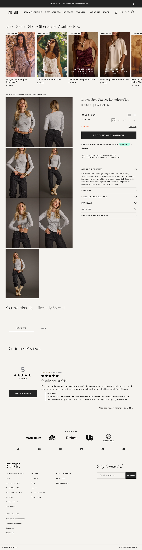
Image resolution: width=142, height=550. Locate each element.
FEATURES (86, 190)
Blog (33, 483)
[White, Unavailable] (134, 115)
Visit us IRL (10, 533)
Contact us (10, 528)
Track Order (10, 497)
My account (60, 479)
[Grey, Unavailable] (129, 115)
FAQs (8, 479)
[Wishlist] (127, 12)
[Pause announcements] (133, 3)
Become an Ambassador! (15, 519)
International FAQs (13, 483)
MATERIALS (86, 203)
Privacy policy (36, 497)
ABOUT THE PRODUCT (91, 169)
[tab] (43, 26)
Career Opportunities (14, 523)
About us (34, 479)
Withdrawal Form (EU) (13, 493)
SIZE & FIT (86, 209)
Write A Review (23, 393)
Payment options (62, 483)
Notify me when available (109, 135)
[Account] (116, 12)
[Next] (134, 59)
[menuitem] (106, 12)
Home (8, 95)
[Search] (121, 12)
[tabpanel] (71, 59)
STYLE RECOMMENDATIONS (94, 197)
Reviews (34, 488)
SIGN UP (131, 475)
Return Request (12, 502)
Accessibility (10, 507)
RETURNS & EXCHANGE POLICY (96, 215)
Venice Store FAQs (13, 488)
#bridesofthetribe (38, 493)
